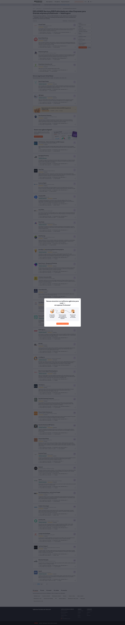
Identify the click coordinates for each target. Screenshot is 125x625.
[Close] (79, 299)
